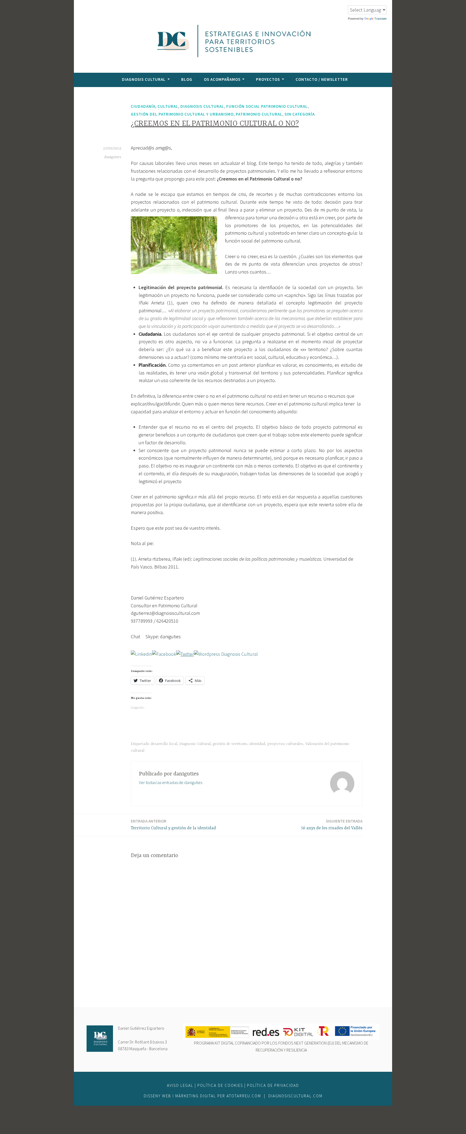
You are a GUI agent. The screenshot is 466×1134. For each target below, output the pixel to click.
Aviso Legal (180, 1085)
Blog (186, 79)
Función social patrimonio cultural (267, 106)
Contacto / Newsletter (322, 79)
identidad (257, 744)
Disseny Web (158, 1095)
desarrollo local (163, 744)
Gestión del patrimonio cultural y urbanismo (182, 114)
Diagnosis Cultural (144, 79)
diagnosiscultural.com (295, 1095)
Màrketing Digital (195, 1095)
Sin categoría (300, 114)
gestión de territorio (230, 744)
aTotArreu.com (244, 1095)
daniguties (112, 157)
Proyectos (268, 79)
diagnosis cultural (202, 106)
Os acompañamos (222, 79)
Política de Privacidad (273, 1085)
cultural (167, 106)
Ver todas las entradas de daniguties (170, 782)
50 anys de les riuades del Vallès (331, 825)
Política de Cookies (220, 1085)
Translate (380, 18)
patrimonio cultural (259, 114)
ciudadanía (143, 106)
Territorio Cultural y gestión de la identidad (173, 825)
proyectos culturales (285, 744)
